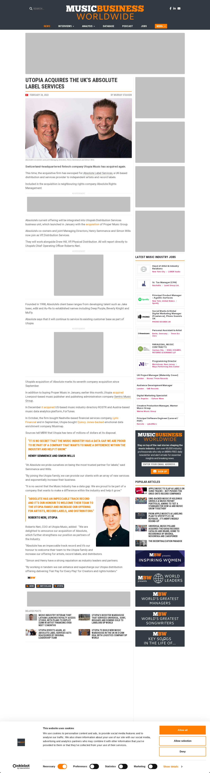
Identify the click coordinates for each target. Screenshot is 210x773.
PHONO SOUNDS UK (161, 322)
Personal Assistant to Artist (167, 330)
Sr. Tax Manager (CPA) (164, 282)
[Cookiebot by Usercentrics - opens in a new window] (21, 766)
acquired (118, 392)
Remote (140, 424)
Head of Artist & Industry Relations (165, 267)
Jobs (144, 26)
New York (156, 301)
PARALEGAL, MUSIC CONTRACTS (163, 345)
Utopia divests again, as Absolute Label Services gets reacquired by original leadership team (55, 634)
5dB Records (153, 388)
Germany (163, 333)
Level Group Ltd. (171, 285)
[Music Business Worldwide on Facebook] (171, 8)
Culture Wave (157, 398)
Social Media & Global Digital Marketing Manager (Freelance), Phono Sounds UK (167, 315)
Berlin (155, 333)
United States (168, 301)
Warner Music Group (146, 411)
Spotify (155, 303)
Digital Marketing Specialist (152, 395)
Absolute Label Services (97, 173)
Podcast (127, 26)
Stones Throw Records (157, 378)
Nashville (156, 285)
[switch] (94, 766)
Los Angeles (142, 398)
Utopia (60, 586)
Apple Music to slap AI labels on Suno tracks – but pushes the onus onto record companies (166, 491)
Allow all (183, 730)
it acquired (48, 407)
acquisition (92, 224)
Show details (170, 766)
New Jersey (169, 364)
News (47, 26)
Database (108, 26)
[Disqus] (78, 685)
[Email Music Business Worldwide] (179, 8)
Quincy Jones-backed (90, 422)
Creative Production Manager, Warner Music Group (157, 407)
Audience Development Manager (154, 385)
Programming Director (164, 361)
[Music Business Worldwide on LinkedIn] (175, 8)
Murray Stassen (123, 95)
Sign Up (162, 471)
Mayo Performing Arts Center (165, 366)
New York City (158, 271)
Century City (158, 350)
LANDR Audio (174, 271)
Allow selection (182, 740)
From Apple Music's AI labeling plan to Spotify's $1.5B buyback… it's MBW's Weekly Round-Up (165, 517)
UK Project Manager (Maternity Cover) (157, 375)
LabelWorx (152, 424)
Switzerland (45, 586)
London (140, 378)
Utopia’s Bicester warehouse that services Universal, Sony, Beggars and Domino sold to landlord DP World (109, 619)
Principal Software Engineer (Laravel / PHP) (157, 419)
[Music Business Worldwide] (105, 12)
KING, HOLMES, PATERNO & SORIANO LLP (166, 351)
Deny (183, 751)
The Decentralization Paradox (165, 541)
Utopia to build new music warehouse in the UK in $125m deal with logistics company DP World (109, 634)
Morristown (157, 364)
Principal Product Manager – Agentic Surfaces (166, 296)
